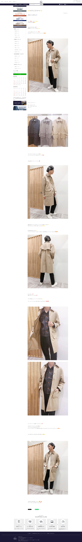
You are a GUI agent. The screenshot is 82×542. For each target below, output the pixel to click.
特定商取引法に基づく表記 (36, 533)
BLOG (2, 1)
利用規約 (48, 533)
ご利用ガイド (15, 1)
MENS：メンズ (17, 66)
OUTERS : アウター (17, 37)
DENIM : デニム (17, 41)
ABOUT (10, 1)
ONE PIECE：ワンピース (18, 49)
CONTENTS (25, 4)
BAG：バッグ (16, 58)
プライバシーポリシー (43, 533)
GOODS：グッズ (17, 62)
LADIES (20, 4)
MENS (16, 4)
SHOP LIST (6, 1)
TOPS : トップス (17, 35)
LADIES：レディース (18, 68)
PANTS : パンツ (17, 43)
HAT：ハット (16, 60)
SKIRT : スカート (17, 45)
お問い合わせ (52, 533)
